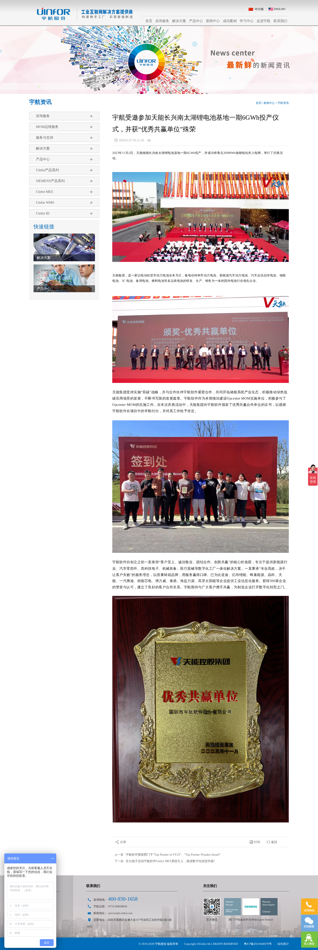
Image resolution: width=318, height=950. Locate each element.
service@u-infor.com (120, 913)
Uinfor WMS (64, 202)
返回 (272, 842)
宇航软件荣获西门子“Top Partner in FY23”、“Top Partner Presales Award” (173, 854)
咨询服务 (162, 21)
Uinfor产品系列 (64, 170)
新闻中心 (213, 21)
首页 (148, 21)
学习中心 (247, 21)
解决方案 (179, 21)
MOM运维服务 (64, 127)
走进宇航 (263, 21)
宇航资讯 (283, 103)
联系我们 (280, 21)
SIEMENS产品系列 (64, 181)
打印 (255, 842)
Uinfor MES (64, 192)
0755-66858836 (117, 906)
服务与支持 (64, 137)
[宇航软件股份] (81, 8)
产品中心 (196, 21)
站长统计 (283, 943)
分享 (121, 842)
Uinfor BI (64, 213)
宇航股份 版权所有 (166, 943)
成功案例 (230, 21)
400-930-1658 (123, 899)
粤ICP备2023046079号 (258, 943)
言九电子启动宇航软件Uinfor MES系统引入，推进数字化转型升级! (170, 861)
